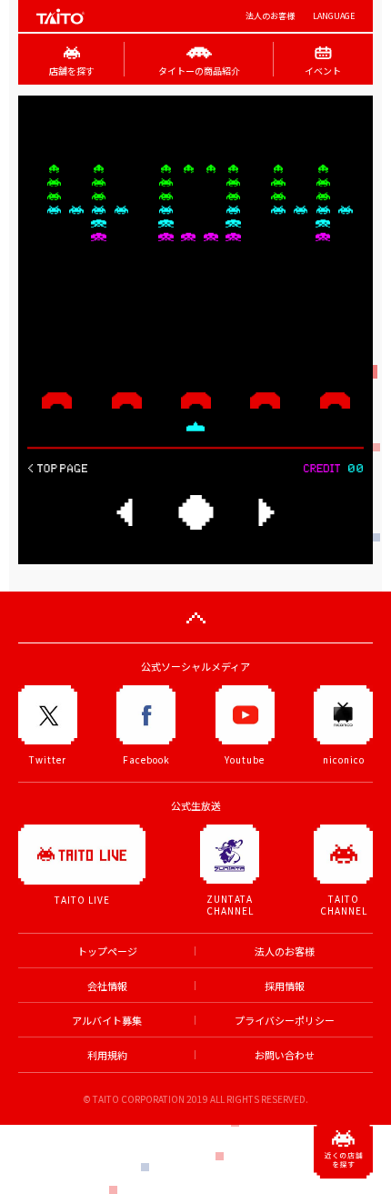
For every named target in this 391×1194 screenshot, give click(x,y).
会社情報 (107, 986)
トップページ (107, 951)
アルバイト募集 (107, 1020)
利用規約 (107, 1055)
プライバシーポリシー (285, 1020)
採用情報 (285, 986)
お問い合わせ (285, 1055)
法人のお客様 (270, 16)
